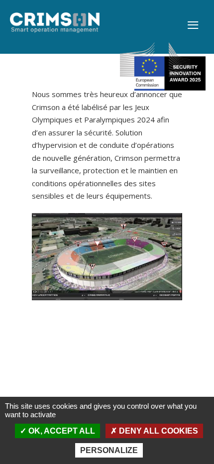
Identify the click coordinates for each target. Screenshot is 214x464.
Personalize (109, 450)
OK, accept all (60, 431)
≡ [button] (193, 25)
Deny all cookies (157, 431)
